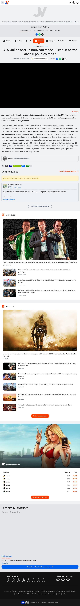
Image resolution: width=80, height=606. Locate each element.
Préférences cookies (39, 594)
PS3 (55, 30)
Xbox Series (40, 30)
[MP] (21, 184)
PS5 (34, 30)
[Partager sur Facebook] (37, 34)
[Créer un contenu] (78, 22)
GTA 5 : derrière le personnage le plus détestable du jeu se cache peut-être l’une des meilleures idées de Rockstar (40, 262)
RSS (59, 594)
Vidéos (40, 41)
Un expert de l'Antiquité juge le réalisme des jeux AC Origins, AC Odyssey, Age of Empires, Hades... (47, 375)
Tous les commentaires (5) (67, 171)
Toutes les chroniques (24, 21)
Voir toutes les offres (40, 497)
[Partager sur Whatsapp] (39, 34)
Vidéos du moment (11, 21)
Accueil (3, 21)
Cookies (18, 594)
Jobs (64, 594)
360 (59, 30)
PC (30, 30)
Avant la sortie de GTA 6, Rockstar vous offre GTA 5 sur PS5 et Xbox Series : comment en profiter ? (47, 281)
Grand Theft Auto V (40, 27)
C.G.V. (43, 591)
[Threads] (38, 580)
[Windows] (68, 580)
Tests (30, 41)
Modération (51, 591)
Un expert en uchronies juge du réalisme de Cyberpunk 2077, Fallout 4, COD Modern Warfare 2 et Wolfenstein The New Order (39, 355)
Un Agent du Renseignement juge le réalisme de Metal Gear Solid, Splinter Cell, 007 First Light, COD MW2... (47, 365)
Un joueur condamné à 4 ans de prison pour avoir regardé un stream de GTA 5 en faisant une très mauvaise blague (47, 292)
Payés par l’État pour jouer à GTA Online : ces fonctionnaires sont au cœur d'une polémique (44, 271)
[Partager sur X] (42, 34)
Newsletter (51, 594)
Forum (74, 41)
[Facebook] (8, 580)
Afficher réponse (9, 199)
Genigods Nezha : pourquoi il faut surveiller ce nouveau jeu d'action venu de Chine (45, 405)
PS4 (47, 30)
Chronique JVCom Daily (37, 21)
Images (51, 41)
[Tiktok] (33, 580)
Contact (6, 591)
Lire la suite (5, 563)
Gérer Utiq (26, 594)
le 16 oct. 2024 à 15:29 (14, 188)
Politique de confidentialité (66, 591)
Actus (19, 41)
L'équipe (14, 591)
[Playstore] (58, 580)
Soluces (63, 41)
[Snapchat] (43, 580)
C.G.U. (37, 591)
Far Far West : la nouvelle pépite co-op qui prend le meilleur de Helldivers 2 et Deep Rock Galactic (47, 396)
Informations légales (26, 591)
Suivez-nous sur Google (40, 58)
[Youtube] (23, 580)
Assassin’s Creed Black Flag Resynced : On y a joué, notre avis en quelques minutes (45, 384)
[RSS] (28, 580)
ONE (51, 30)
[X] (13, 580)
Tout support (24, 30)
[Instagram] (18, 580)
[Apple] (63, 580)
